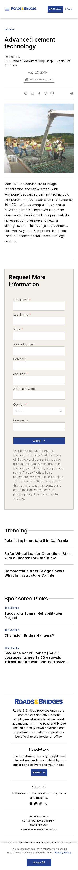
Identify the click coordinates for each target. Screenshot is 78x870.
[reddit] (45, 93)
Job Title (20, 374)
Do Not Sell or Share (41, 842)
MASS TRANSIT (39, 825)
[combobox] (39, 411)
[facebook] (26, 93)
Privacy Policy (63, 842)
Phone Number (23, 344)
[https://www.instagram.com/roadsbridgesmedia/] (36, 804)
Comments (20, 420)
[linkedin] (32, 93)
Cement (9, 29)
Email (18, 329)
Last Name (22, 314)
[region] (39, 856)
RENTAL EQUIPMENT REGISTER (39, 829)
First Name (22, 300)
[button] (7, 9)
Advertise (22, 842)
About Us (9, 842)
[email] (52, 93)
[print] (72, 93)
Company (19, 359)
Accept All (39, 862)
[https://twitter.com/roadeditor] (46, 804)
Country (20, 404)
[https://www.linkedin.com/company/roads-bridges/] (41, 804)
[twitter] (39, 93)
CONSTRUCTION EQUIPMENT (39, 820)
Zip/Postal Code (24, 389)
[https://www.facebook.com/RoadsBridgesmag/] (31, 804)
